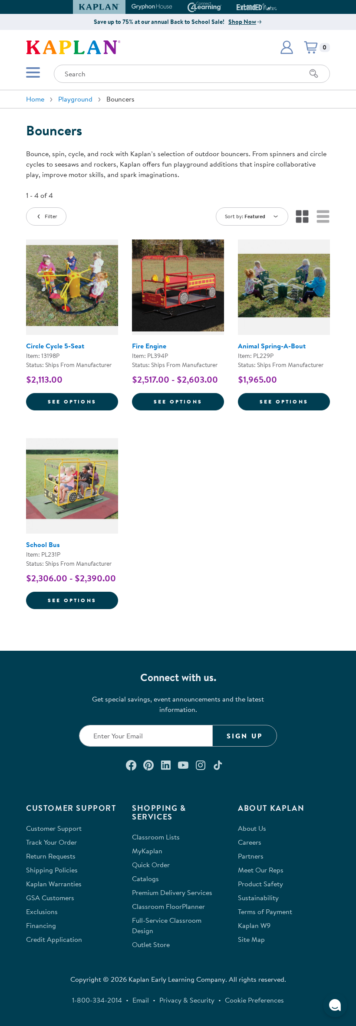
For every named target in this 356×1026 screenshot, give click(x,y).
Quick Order (151, 864)
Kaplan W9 (254, 925)
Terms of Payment (265, 911)
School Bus (43, 544)
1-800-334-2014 (97, 1000)
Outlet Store (151, 944)
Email (140, 1000)
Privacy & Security (186, 1000)
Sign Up (245, 736)
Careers (249, 842)
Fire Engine (149, 346)
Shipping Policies (52, 870)
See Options (83, 401)
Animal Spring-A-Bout (272, 346)
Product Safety (260, 883)
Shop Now (242, 21)
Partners (251, 856)
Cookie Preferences (254, 1000)
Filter (51, 216)
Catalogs (145, 878)
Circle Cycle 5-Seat (55, 346)
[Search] (314, 74)
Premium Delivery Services (172, 892)
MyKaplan (147, 851)
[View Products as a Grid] (302, 216)
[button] (273, 7)
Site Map (251, 939)
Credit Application (54, 939)
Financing (41, 925)
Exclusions (42, 911)
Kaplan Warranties (54, 883)
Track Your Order (51, 842)
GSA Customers (50, 897)
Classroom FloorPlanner (168, 906)
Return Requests (51, 856)
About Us (252, 828)
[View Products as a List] (323, 216)
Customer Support (54, 828)
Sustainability (258, 897)
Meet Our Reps (260, 870)
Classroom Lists (156, 837)
